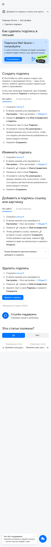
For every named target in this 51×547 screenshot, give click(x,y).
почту (19, 107)
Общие (41, 114)
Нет (37, 335)
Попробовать (13, 59)
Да (13, 335)
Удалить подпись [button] (12, 297)
